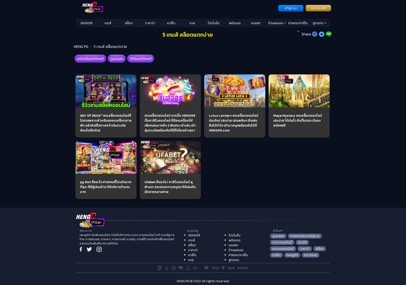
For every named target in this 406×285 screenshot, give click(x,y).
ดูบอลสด (116, 59)
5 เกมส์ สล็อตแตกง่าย (110, 46)
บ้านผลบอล (276, 23)
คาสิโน (171, 23)
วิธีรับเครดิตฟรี (140, 59)
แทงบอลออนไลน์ (283, 248)
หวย (192, 23)
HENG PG (81, 46)
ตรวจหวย (310, 255)
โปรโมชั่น (213, 23)
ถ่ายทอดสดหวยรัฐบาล (305, 236)
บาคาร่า (150, 23)
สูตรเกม (318, 23)
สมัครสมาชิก (318, 8)
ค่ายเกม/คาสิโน (298, 23)
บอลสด (256, 23)
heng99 (292, 255)
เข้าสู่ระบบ (291, 8)
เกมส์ (108, 23)
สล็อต (129, 23)
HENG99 (87, 23)
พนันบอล (235, 23)
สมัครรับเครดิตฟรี (90, 59)
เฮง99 (302, 242)
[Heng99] (176, 8)
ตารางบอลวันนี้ (282, 242)
